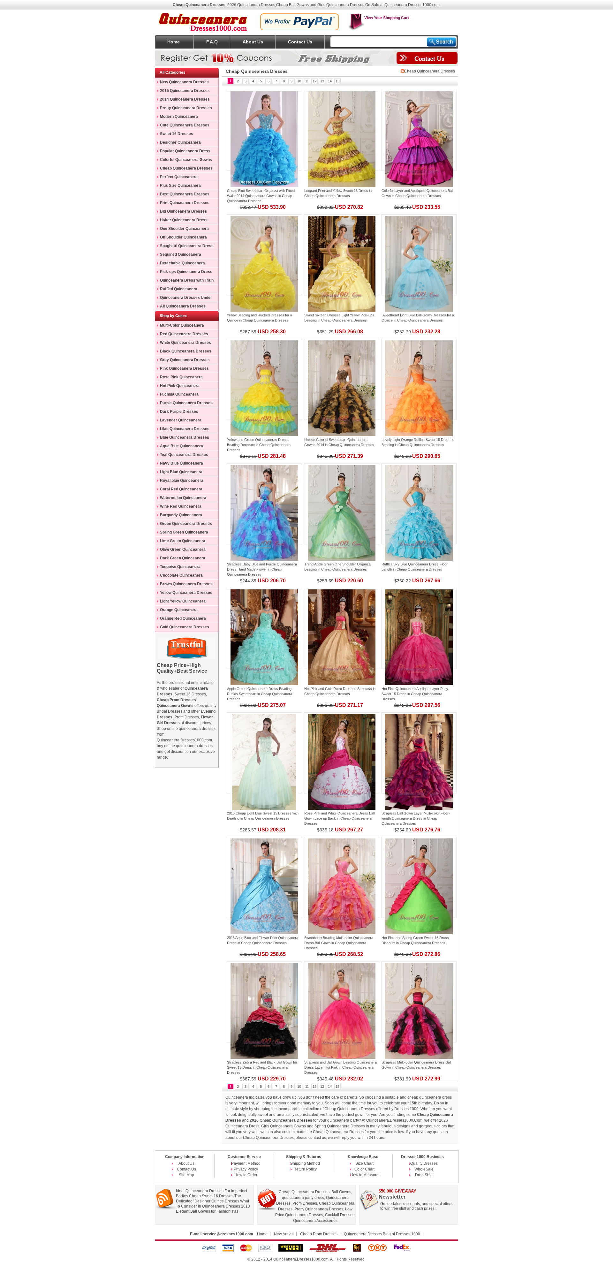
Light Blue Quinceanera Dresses (178, 473)
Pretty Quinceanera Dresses (186, 108)
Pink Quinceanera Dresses (184, 368)
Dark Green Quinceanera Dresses (180, 559)
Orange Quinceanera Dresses (176, 611)
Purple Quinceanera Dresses (186, 403)
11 (307, 81)
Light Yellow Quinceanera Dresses (180, 602)
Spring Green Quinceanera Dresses (181, 533)
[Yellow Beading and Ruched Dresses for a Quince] (264, 254)
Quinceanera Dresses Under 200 (183, 298)
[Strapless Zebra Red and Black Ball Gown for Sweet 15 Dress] (264, 1001)
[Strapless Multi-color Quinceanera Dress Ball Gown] (419, 1001)
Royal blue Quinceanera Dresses (179, 481)
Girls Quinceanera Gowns (283, 1126)
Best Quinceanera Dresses (184, 194)
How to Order (245, 1175)
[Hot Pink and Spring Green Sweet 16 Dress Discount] (419, 877)
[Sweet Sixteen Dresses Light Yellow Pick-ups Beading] (341, 254)
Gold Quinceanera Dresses (184, 627)
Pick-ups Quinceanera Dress (186, 271)
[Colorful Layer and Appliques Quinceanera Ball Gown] (419, 130)
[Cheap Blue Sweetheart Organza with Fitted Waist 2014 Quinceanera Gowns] (264, 130)
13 (322, 81)
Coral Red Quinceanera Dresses (178, 490)
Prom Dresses (304, 1203)
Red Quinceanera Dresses (184, 334)
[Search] (441, 42)
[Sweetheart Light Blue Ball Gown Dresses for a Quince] (419, 254)
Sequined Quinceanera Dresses (178, 255)
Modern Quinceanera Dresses (176, 117)
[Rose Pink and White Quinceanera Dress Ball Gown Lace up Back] (341, 752)
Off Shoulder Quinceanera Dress (181, 238)
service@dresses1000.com (228, 1234)
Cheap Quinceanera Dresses (186, 168)
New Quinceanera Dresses (184, 82)
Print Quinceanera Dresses (184, 203)
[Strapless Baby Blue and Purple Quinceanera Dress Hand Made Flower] (264, 503)
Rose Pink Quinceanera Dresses (179, 378)
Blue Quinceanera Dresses (184, 437)
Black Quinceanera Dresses (185, 351)
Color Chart (364, 1169)
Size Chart (364, 1163)
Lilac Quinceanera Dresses (184, 429)
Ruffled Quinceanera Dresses (176, 290)
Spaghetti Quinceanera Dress (187, 246)
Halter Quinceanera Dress (184, 220)
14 (330, 81)
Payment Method (246, 1163)
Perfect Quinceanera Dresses (176, 178)
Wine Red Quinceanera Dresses (178, 507)
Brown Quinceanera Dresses (186, 584)
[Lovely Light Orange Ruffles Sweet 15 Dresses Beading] (419, 379)
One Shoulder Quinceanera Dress (182, 229)
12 (314, 81)
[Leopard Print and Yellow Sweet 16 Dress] (341, 130)
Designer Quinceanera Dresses (178, 143)
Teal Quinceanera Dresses (184, 454)
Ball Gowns (341, 1192)
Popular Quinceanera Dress (185, 151)
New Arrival (284, 1234)
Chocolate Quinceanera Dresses (179, 576)
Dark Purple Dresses (179, 411)
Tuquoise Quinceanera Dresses (178, 567)
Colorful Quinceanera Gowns (186, 159)
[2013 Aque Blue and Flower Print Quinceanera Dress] (264, 877)
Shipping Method (305, 1163)
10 (299, 81)
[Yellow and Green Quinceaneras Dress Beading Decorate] (264, 379)
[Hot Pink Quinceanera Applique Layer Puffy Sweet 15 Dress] (419, 628)
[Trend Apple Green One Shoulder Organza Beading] (341, 503)
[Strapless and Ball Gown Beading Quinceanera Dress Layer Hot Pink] (341, 1001)
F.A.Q (212, 41)
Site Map (186, 1175)
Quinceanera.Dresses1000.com (301, 1259)
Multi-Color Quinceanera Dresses (179, 326)
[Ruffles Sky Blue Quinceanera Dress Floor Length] (419, 503)
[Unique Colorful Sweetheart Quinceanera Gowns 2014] (341, 379)
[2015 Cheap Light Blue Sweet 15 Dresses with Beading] (264, 752)
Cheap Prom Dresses (318, 1234)
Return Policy (305, 1169)
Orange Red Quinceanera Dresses (180, 619)
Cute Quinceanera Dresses (184, 125)
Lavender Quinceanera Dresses (178, 421)
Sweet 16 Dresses (176, 134)
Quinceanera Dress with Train (187, 280)
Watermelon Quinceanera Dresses (180, 499)
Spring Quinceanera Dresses (340, 1126)
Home (173, 41)
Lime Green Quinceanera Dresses (180, 542)
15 (337, 81)
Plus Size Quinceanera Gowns (178, 186)
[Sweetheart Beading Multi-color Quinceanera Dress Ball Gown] (341, 877)
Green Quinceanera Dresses (186, 523)
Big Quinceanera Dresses (183, 211)
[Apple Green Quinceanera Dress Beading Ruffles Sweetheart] (264, 628)
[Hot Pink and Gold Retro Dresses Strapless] (341, 628)
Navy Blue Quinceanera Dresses (179, 464)
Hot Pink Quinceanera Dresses (177, 386)
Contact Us (300, 41)
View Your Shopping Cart (386, 18)
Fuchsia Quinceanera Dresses (177, 395)
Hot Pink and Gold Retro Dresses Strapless (338, 689)
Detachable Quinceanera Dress (180, 264)
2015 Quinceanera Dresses (185, 90)
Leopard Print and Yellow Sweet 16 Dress (336, 191)
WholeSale (424, 1169)
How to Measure (364, 1175)
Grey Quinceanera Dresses (185, 360)
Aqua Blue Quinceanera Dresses (179, 447)
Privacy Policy (246, 1169)
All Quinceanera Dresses (183, 306)
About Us (253, 41)
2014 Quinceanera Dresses (185, 99)
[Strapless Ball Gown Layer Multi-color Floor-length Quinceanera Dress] (419, 752)
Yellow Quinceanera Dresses (186, 592)
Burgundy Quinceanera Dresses (178, 516)
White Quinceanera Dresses (185, 342)
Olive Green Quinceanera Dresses (180, 550)
